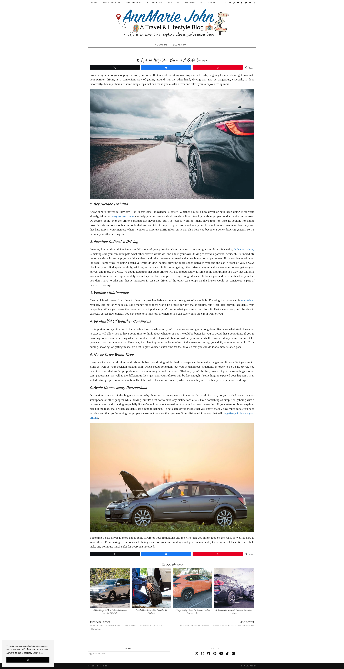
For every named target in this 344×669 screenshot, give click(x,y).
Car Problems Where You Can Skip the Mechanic (151, 611)
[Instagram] (230, 2)
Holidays (174, 2)
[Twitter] (226, 2)
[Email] (250, 2)
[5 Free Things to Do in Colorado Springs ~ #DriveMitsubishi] (110, 588)
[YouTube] (238, 2)
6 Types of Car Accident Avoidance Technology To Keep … (233, 611)
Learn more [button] (38, 653)
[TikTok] (242, 2)
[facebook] (208, 653)
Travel (212, 2)
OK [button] (28, 660)
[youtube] (221, 653)
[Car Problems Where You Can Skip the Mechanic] (151, 588)
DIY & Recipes (112, 2)
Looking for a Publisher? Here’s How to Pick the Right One (217, 624)
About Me (161, 45)
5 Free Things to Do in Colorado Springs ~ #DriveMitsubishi (110, 611)
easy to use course (123, 216)
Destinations (194, 2)
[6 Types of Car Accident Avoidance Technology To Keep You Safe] (234, 588)
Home (94, 2)
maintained (247, 300)
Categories (154, 2)
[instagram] (202, 653)
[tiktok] (227, 653)
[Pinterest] (234, 2)
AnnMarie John (102, 666)
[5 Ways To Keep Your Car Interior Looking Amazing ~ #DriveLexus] (192, 588)
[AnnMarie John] (172, 20)
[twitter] (196, 653)
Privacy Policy (248, 666)
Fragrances (134, 2)
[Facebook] (246, 2)
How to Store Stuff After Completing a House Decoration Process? (126, 625)
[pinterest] (214, 653)
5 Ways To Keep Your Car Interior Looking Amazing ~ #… (192, 611)
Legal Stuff (181, 45)
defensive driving (244, 249)
